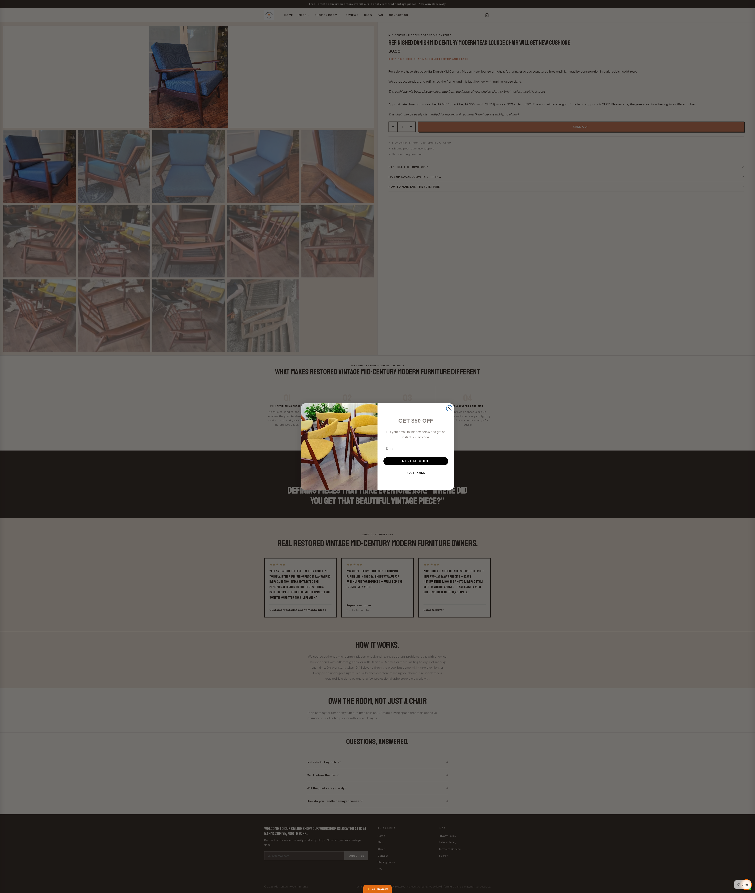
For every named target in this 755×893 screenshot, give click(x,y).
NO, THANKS (416, 473)
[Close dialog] (449, 408)
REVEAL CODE (416, 461)
